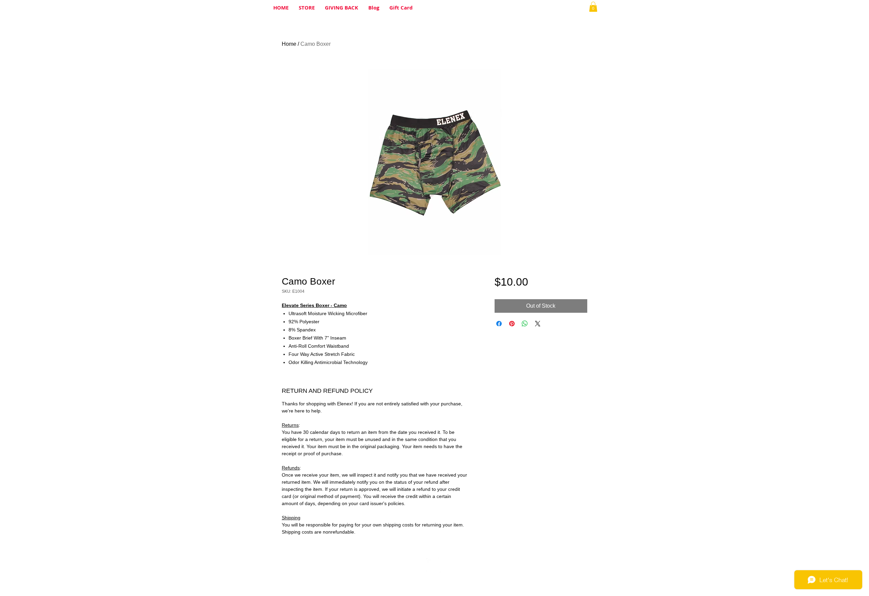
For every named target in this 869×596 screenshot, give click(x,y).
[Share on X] (538, 324)
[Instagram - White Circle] (433, 565)
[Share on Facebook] (499, 324)
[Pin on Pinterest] (512, 324)
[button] (593, 7)
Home (289, 44)
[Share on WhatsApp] (525, 324)
